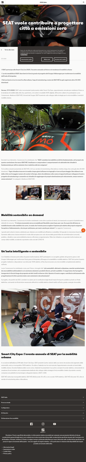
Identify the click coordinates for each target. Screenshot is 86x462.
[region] (43, 55)
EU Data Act (4, 413)
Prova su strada (5, 402)
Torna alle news (9, 50)
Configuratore (5, 408)
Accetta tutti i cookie (60, 59)
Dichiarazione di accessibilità (9, 418)
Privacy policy (7, 453)
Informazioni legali (8, 447)
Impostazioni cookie (26, 59)
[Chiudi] (67, 48)
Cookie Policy (7, 451)
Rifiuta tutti (47, 59)
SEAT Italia (4, 397)
